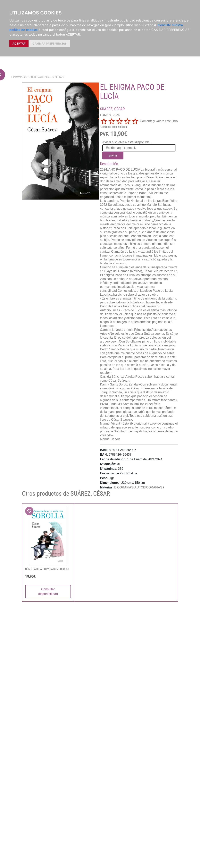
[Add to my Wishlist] (29, 511)
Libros (16, 77)
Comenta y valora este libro (159, 121)
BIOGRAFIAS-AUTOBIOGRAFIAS (42, 77)
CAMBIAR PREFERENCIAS (49, 43)
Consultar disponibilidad (48, 592)
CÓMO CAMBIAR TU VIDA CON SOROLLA (47, 569)
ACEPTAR (18, 43)
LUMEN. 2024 (110, 115)
